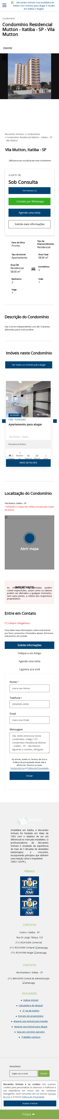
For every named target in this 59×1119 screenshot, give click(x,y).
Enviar (29, 775)
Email (13, 713)
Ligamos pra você (29, 669)
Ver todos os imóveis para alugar (29, 364)
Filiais (27, 1114)
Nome (13, 682)
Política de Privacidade (38, 768)
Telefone (15, 698)
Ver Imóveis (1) (30, 190)
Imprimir (7, 47)
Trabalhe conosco (30, 1036)
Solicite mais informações (30, 224)
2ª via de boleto (30, 1010)
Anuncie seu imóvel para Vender (31, 1021)
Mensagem (16, 729)
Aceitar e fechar (30, 1103)
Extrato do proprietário (30, 1016)
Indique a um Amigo (29, 653)
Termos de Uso (17, 768)
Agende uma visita (29, 212)
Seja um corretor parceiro (31, 1031)
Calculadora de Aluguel (31, 1005)
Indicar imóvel (30, 1000)
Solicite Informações (30, 645)
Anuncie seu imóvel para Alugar (31, 1026)
